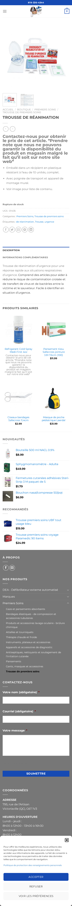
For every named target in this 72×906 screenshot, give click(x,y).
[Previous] (8, 57)
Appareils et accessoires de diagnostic (29, 647)
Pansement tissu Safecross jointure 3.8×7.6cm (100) (54, 352)
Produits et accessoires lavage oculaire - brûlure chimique (35, 625)
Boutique (24, 109)
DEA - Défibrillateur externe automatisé (30, 589)
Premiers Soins (45, 109)
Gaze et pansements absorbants (25, 609)
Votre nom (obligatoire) (21, 692)
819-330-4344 (36, 2)
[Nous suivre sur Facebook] (6, 568)
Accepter (36, 877)
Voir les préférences (36, 896)
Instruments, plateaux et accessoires (28, 642)
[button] (67, 840)
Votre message (15, 730)
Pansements (13, 661)
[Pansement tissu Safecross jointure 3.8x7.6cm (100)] (53, 329)
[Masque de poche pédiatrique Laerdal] (53, 398)
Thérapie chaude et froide (21, 637)
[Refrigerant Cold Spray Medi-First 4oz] (18, 329)
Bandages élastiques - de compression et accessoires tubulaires (31, 616)
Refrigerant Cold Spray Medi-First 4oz (18, 350)
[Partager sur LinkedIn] (31, 229)
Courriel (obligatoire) (19, 711)
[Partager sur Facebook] (6, 229)
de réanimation (25, 221)
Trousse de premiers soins (22, 112)
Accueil (8, 109)
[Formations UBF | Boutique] (36, 11)
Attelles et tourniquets (19, 632)
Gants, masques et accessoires (24, 666)
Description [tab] (11, 250)
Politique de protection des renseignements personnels (32, 865)
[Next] (63, 57)
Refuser (36, 886)
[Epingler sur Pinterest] (25, 229)
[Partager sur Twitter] (12, 229)
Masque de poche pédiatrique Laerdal (53, 419)
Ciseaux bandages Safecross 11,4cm (18, 419)
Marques (9, 596)
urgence (49, 221)
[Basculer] (68, 590)
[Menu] (5, 11)
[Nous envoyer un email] (12, 568)
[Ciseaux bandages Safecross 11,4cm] (18, 398)
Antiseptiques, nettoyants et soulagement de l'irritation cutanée (33, 654)
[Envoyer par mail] (18, 229)
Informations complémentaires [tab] (25, 257)
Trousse (39, 221)
